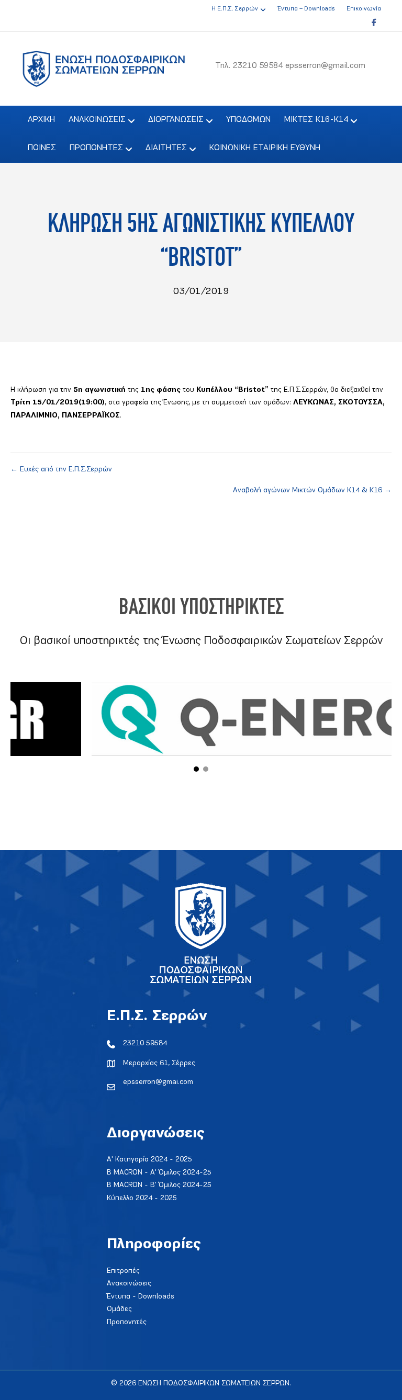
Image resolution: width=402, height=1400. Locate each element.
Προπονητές (127, 1322)
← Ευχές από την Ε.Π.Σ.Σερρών (61, 469)
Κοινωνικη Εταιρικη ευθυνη (264, 148)
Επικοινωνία (364, 9)
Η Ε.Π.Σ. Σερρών (234, 9)
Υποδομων (248, 120)
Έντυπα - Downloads (140, 1297)
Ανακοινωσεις (97, 120)
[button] (196, 769)
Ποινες (42, 148)
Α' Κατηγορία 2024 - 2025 (149, 1160)
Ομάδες (119, 1309)
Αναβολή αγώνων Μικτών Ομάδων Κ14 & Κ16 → (312, 490)
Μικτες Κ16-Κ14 (316, 120)
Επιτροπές (123, 1271)
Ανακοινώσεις (129, 1284)
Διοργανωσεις (176, 120)
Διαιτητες (166, 148)
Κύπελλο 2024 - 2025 (142, 1198)
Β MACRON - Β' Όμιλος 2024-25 (159, 1185)
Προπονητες (96, 148)
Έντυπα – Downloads (305, 9)
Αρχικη (41, 120)
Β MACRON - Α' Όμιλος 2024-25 (159, 1173)
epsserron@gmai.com (158, 1082)
